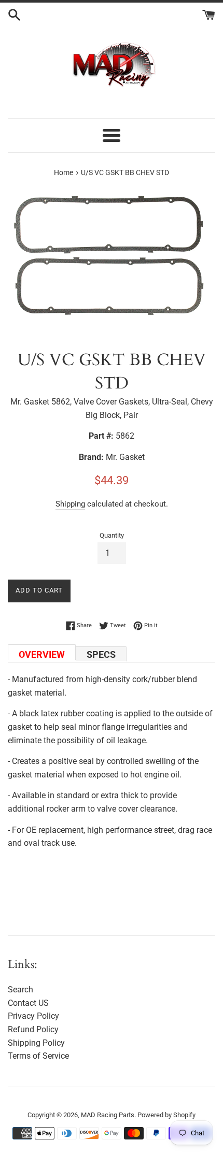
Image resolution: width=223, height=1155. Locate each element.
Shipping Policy (36, 1043)
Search (20, 989)
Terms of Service (38, 1056)
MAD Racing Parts (107, 1115)
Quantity (112, 535)
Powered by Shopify (166, 1115)
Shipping (70, 504)
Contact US (28, 1003)
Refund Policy (33, 1029)
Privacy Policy (33, 1016)
